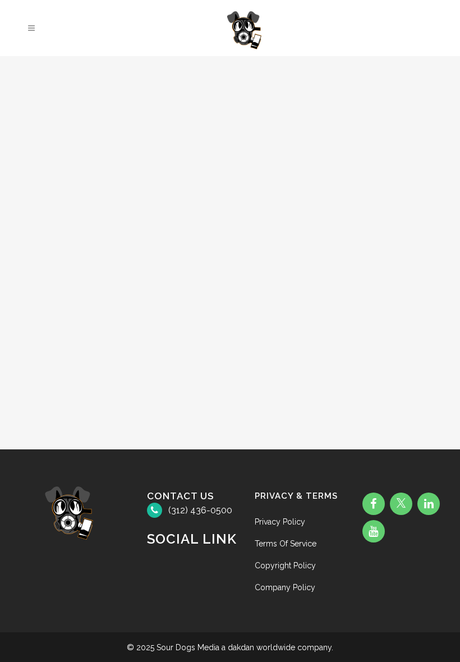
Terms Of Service (285, 543)
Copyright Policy (285, 565)
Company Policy (285, 587)
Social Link (192, 539)
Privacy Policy (280, 521)
